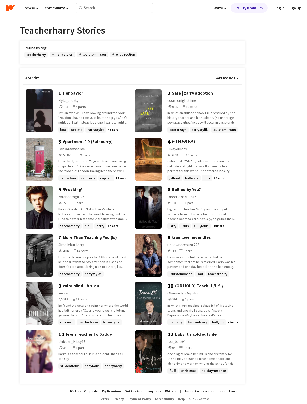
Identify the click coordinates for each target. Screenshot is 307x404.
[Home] (10, 8)
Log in (279, 8)
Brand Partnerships (199, 391)
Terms (104, 399)
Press (233, 391)
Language (153, 391)
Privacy (118, 399)
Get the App (133, 391)
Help (181, 399)
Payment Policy (139, 399)
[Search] (80, 8)
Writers (170, 391)
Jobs (221, 391)
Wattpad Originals (84, 391)
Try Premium (252, 8)
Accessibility (164, 399)
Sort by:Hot (225, 77)
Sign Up (295, 8)
